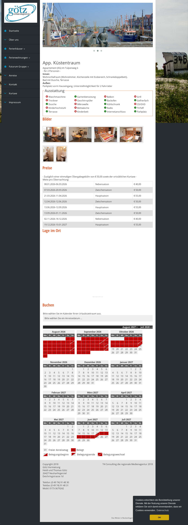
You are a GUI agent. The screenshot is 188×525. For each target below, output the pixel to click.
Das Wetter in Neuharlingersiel (123, 518)
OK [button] (159, 517)
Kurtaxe (13, 93)
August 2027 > (130, 327)
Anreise (13, 75)
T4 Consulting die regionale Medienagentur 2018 (128, 464)
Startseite (14, 30)
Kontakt (13, 84)
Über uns (14, 39)
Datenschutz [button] (163, 510)
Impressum (15, 102)
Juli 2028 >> (146, 327)
